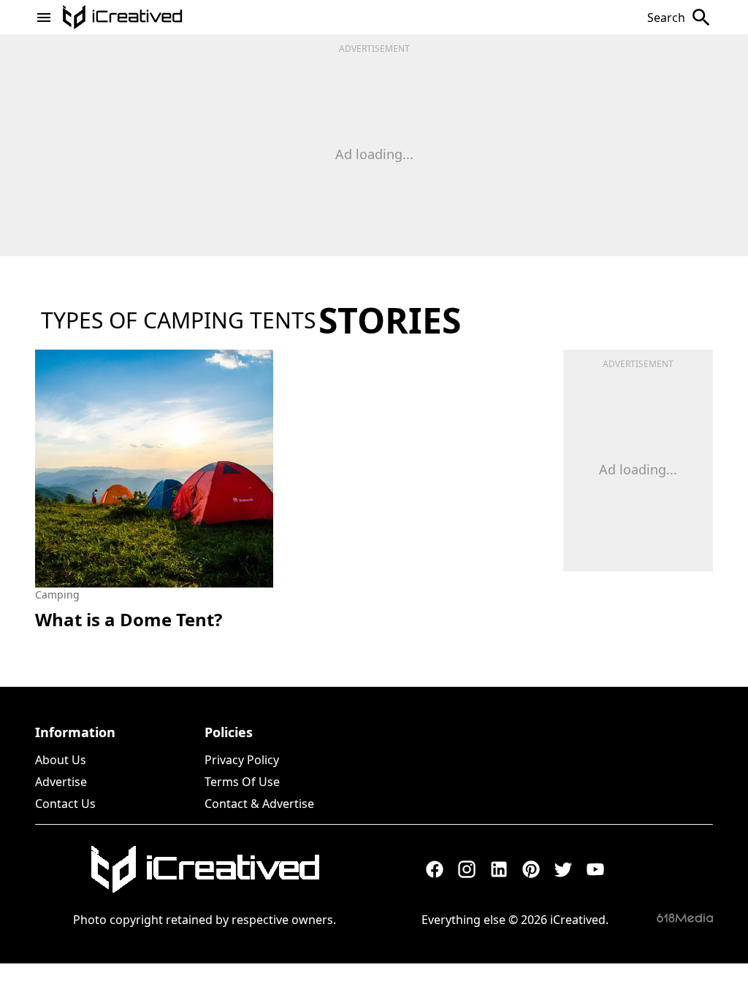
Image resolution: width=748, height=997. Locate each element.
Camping (57, 594)
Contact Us (65, 804)
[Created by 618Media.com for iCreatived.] (685, 918)
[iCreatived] (204, 869)
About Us (60, 760)
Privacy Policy (242, 760)
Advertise (61, 782)
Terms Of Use (242, 782)
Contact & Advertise (259, 804)
